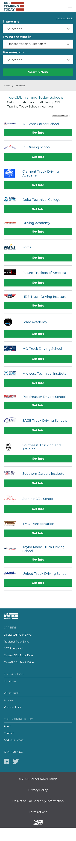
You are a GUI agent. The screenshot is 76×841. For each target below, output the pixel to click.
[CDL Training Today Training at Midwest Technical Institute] (11, 373)
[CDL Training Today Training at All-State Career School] (11, 124)
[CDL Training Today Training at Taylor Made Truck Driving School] (11, 549)
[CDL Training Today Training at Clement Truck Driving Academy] (11, 173)
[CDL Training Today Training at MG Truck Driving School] (11, 349)
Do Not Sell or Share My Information (38, 801)
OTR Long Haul (13, 648)
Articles (8, 700)
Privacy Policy (38, 790)
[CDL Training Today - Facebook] (6, 761)
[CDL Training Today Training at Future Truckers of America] (11, 272)
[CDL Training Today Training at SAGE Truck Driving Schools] (11, 420)
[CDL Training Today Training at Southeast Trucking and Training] (11, 447)
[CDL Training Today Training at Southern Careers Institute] (11, 473)
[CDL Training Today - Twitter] (16, 761)
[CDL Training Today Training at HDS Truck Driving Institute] (11, 296)
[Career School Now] (38, 823)
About (7, 726)
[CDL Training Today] (17, 6)
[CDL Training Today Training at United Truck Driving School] (11, 573)
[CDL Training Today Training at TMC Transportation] (11, 524)
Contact (9, 733)
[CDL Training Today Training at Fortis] (11, 247)
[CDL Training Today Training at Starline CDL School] (11, 498)
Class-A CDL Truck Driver (19, 655)
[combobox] (38, 28)
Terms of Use (38, 812)
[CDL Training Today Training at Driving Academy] (11, 223)
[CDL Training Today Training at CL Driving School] (11, 147)
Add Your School (14, 740)
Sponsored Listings (60, 115)
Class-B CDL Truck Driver (19, 662)
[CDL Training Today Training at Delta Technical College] (11, 200)
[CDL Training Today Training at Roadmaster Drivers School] (11, 397)
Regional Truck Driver (17, 641)
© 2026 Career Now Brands (38, 779)
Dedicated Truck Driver (18, 634)
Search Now (38, 72)
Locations (10, 681)
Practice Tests (12, 707)
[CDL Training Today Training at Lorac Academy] (11, 322)
